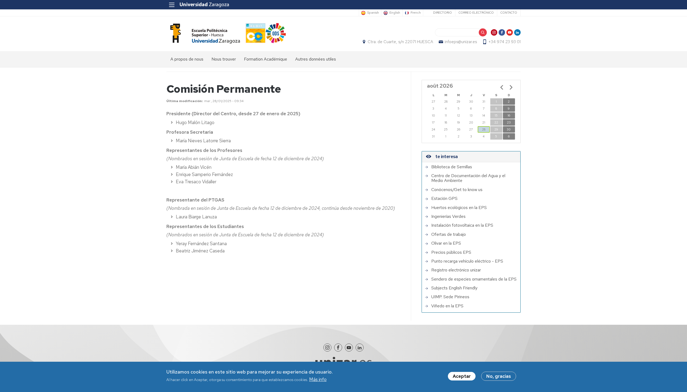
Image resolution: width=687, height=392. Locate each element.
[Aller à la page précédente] (501, 87)
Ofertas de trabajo (448, 234)
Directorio (442, 12)
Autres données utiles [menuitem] (315, 59)
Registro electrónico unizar (456, 270)
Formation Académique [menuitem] (265, 59)
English (394, 13)
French (416, 13)
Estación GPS (444, 198)
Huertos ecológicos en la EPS (459, 207)
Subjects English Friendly (454, 288)
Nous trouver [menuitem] (223, 59)
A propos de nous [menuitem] (186, 59)
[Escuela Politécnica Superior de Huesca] (203, 34)
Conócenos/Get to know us (457, 189)
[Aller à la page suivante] (511, 87)
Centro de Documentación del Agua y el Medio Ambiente (468, 178)
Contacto (508, 12)
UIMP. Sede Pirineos (450, 296)
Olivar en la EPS (446, 243)
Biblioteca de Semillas (451, 167)
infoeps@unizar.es (461, 41)
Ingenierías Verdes (448, 216)
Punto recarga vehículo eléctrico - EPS (467, 261)
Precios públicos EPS (451, 252)
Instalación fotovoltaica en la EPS (462, 225)
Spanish (373, 13)
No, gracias (498, 376)
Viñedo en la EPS (447, 306)
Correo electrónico (476, 12)
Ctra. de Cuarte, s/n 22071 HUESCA (400, 41)
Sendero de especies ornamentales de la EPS (474, 279)
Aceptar (462, 376)
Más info (318, 380)
